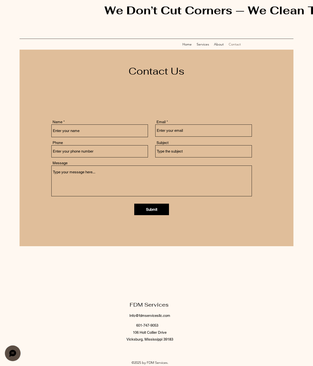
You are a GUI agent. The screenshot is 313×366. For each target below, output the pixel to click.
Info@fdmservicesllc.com (149, 315)
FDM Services (150, 304)
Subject (162, 142)
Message (60, 163)
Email (161, 122)
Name (57, 122)
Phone (58, 142)
